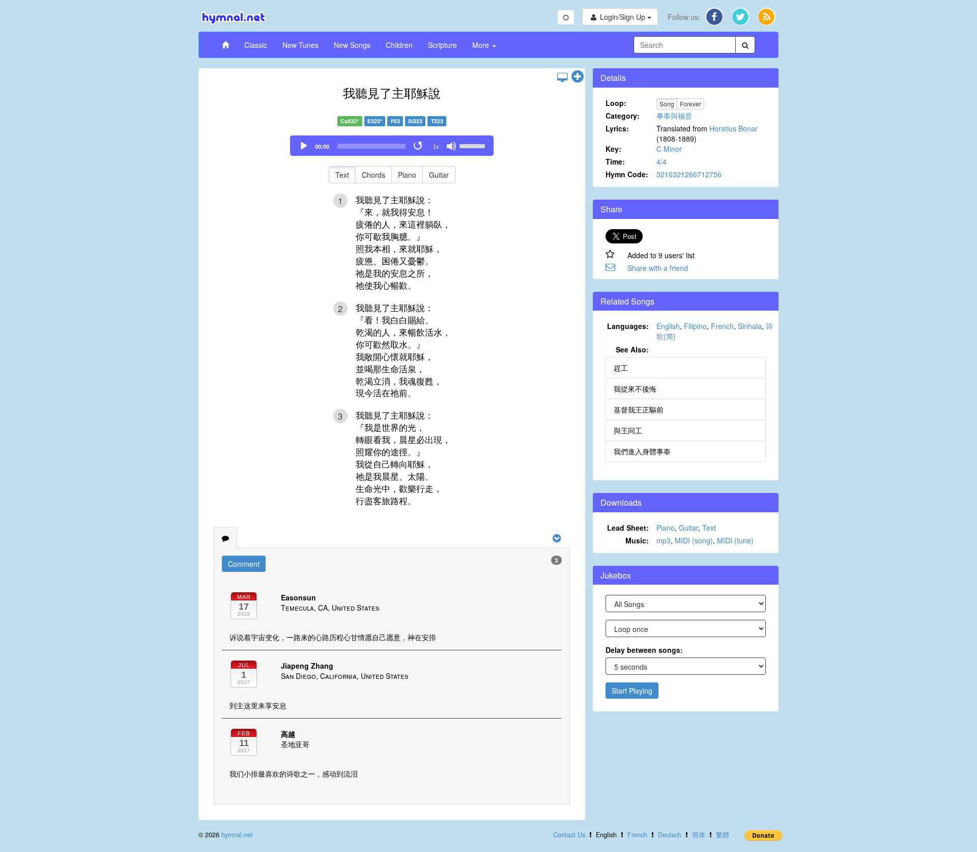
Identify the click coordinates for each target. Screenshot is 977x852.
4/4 (661, 161)
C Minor (669, 149)
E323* (374, 121)
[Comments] (225, 537)
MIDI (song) (694, 540)
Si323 (415, 121)
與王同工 (628, 430)
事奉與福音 (674, 116)
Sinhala (750, 326)
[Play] (304, 146)
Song (666, 103)
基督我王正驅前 (639, 409)
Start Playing (632, 690)
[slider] (473, 145)
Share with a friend (657, 268)
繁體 (722, 834)
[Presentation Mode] (562, 77)
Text (342, 175)
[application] (392, 145)
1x (436, 147)
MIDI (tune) (735, 540)
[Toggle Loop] (419, 146)
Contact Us (569, 834)
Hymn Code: (627, 174)
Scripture (442, 45)
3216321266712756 (689, 174)
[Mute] (451, 146)
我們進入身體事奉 (642, 451)
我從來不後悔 (635, 388)
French (722, 326)
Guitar (439, 175)
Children (399, 45)
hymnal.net (237, 834)
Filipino (695, 326)
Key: (613, 149)
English (668, 326)
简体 (698, 834)
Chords (373, 175)
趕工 (621, 368)
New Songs (352, 45)
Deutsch (669, 834)
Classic (255, 45)
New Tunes (300, 45)
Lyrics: (617, 128)
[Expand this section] (577, 77)
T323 (437, 121)
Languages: (628, 326)
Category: (623, 116)
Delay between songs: (644, 650)
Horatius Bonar (733, 128)
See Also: (632, 349)
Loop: (616, 103)
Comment (244, 564)
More (481, 45)
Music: (637, 540)
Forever (690, 103)
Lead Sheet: (628, 528)
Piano (407, 175)
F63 (395, 121)
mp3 (663, 540)
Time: (615, 161)
